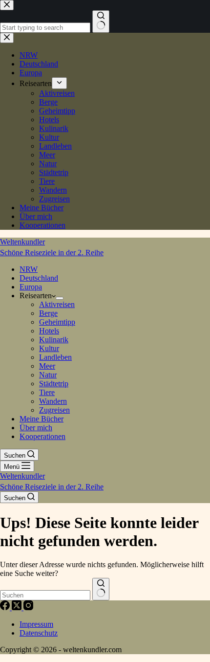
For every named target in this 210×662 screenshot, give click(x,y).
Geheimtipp (57, 322)
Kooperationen (42, 436)
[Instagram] (28, 607)
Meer (47, 366)
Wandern (53, 401)
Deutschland (39, 278)
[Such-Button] (100, 589)
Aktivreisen (57, 304)
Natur (48, 375)
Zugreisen (54, 410)
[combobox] (45, 595)
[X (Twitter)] (17, 607)
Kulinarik (53, 339)
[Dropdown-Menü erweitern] (59, 298)
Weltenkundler (52, 247)
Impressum (36, 624)
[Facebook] (6, 607)
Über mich (36, 427)
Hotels (49, 331)
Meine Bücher (41, 419)
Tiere (47, 392)
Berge (48, 313)
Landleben (55, 357)
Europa (31, 287)
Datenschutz (39, 633)
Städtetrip (53, 383)
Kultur (49, 348)
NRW (29, 269)
